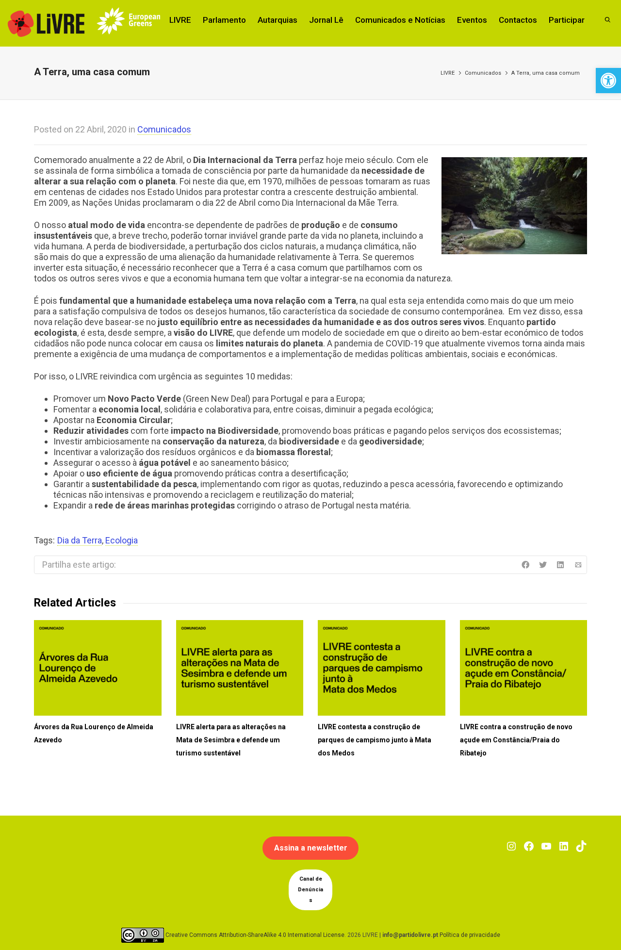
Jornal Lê (326, 20)
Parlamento (224, 20)
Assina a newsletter (310, 847)
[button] (608, 80)
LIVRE (180, 20)
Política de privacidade (470, 935)
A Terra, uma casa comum (545, 73)
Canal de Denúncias (310, 889)
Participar (567, 20)
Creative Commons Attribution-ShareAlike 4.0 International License (254, 935)
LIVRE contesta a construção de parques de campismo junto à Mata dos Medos (374, 740)
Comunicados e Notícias (400, 20)
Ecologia (121, 540)
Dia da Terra (79, 540)
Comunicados (483, 73)
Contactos (518, 20)
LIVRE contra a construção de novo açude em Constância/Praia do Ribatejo (516, 740)
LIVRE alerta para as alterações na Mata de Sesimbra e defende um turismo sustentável (231, 740)
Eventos (472, 20)
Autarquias (277, 20)
